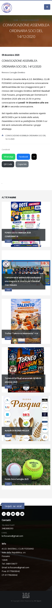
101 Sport (37, 601)
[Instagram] (8, 514)
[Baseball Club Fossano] (7, 8)
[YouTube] (13, 514)
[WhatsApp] (18, 514)
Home (16, 20)
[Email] (22, 514)
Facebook (23, 156)
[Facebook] (4, 514)
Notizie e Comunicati (30, 20)
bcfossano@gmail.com (12, 536)
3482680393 (7, 528)
